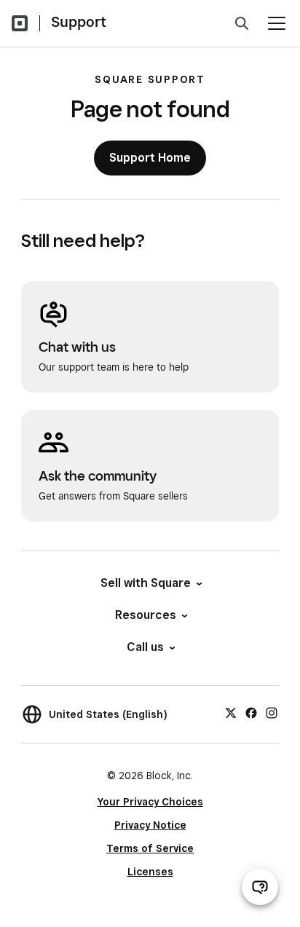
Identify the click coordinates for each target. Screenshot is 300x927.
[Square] (20, 23)
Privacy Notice (150, 825)
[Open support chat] (260, 887)
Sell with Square (145, 583)
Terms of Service (150, 848)
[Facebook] (251, 712)
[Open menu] (276, 23)
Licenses (150, 871)
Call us (145, 647)
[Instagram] (271, 712)
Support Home (150, 158)
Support (78, 22)
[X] (231, 712)
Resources (145, 615)
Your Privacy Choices (150, 802)
